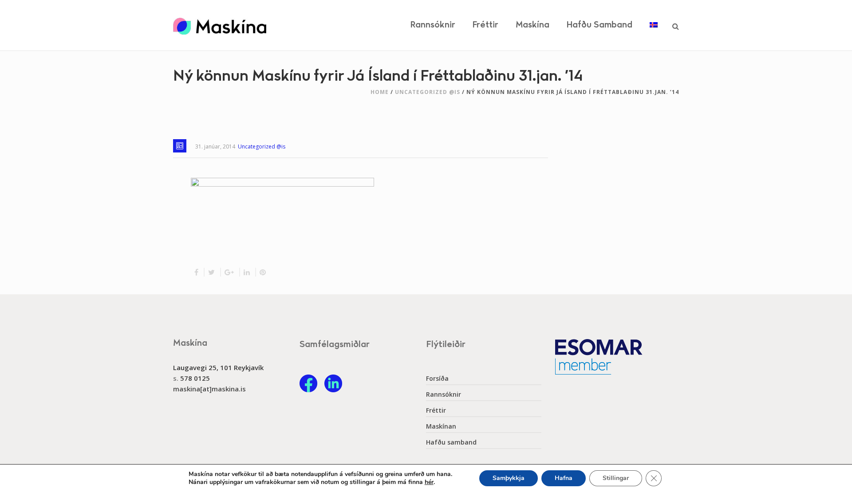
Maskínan (441, 426)
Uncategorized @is (427, 92)
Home (380, 92)
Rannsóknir (432, 25)
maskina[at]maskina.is (209, 388)
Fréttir (485, 25)
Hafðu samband (599, 25)
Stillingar (616, 478)
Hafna (563, 478)
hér (429, 482)
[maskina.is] (219, 25)
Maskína (532, 25)
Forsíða (437, 379)
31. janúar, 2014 (215, 146)
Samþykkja (509, 478)
